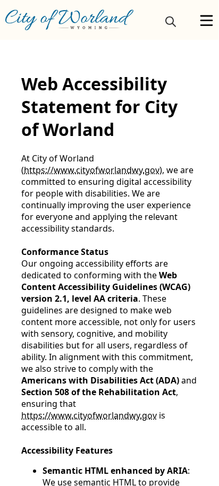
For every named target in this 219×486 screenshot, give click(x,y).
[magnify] (170, 21)
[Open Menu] (206, 20)
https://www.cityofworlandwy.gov (91, 170)
